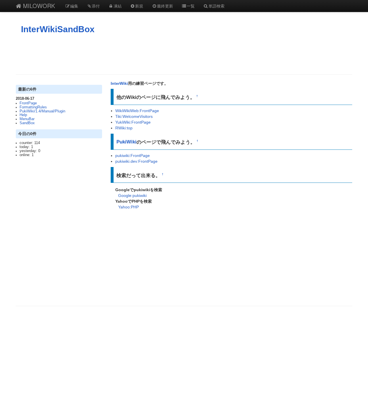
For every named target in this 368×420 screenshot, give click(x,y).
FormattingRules (33, 107)
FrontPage (28, 103)
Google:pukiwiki (132, 195)
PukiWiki (126, 142)
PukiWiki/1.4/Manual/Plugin (42, 111)
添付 (96, 6)
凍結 (118, 6)
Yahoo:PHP (128, 207)
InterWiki (119, 83)
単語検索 (216, 6)
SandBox (27, 123)
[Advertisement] (184, 54)
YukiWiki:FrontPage (133, 122)
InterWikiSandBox (58, 29)
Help (23, 115)
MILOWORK (38, 5)
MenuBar (27, 119)
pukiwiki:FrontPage (132, 155)
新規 (139, 6)
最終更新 (165, 6)
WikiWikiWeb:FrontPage (137, 110)
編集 (74, 6)
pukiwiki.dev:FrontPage (136, 161)
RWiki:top (124, 128)
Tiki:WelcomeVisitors (134, 116)
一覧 (191, 6)
